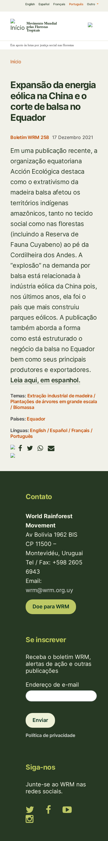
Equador (36, 419)
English (30, 4)
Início (15, 61)
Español (44, 4)
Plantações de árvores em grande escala (53, 401)
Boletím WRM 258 (29, 137)
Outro (91, 4)
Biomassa (23, 407)
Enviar (40, 720)
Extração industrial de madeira (59, 396)
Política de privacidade (50, 735)
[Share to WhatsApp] (40, 448)
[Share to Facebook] (20, 448)
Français (59, 4)
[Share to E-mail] (51, 448)
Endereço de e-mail (52, 684)
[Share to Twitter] (30, 448)
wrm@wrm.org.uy (49, 590)
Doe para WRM (51, 606)
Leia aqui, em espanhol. (45, 380)
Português (76, 4)
